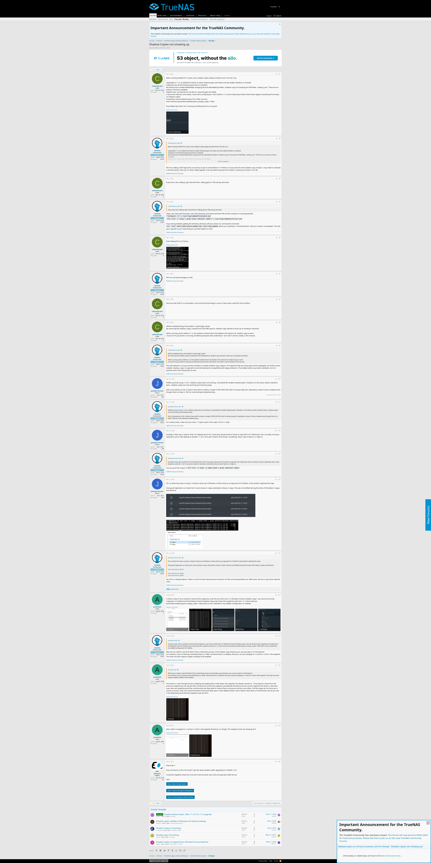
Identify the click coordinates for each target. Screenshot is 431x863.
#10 (279, 379)
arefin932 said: (173, 640)
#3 (279, 179)
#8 (279, 322)
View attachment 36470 (176, 569)
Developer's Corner (176, 844)
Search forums (163, 19)
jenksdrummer (157, 391)
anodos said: (172, 670)
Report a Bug (215, 15)
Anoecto (158, 823)
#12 (279, 431)
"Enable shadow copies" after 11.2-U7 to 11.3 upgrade (188, 814)
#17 (279, 636)
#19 (279, 725)
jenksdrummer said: (174, 407)
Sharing (172, 816)
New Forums (428, 515)
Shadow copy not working (167, 835)
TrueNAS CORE (176, 830)
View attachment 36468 (176, 573)
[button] (167, 15)
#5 (279, 237)
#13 (279, 454)
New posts (152, 19)
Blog (171, 19)
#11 (279, 402)
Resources (202, 15)
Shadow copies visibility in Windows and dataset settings (181, 821)
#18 (279, 665)
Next (157, 70)
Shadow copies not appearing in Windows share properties (182, 842)
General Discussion (176, 823)
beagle (274, 823)
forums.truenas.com (367, 846)
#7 (279, 299)
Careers (227, 15)
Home (276, 861)
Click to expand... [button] (223, 161)
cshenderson (155, 48)
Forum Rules (181, 19)
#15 (279, 553)
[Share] (276, 74)
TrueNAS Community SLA (199, 19)
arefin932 (157, 607)
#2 (279, 139)
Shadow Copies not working (168, 828)
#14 (279, 479)
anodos (157, 150)
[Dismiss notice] (279, 24)
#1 (279, 74)
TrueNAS (273, 6)
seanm (158, 816)
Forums (153, 15)
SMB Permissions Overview (174, 174)
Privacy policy (262, 861)
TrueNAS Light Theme (159, 861)
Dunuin (158, 837)
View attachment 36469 (176, 575)
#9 (279, 345)
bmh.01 (274, 844)
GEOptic (157, 773)
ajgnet (158, 844)
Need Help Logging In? (217, 19)
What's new (161, 15)
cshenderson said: (174, 143)
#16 (279, 595)
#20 (279, 761)
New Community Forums (390, 856)
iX (279, 6)
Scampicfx (159, 830)
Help (270, 861)
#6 (279, 274)
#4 (279, 202)
